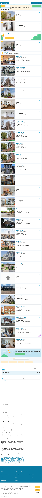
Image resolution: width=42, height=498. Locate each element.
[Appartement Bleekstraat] (8, 71)
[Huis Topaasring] (8, 267)
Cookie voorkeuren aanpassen (5, 474)
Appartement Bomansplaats (21, 41)
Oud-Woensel (4, 382)
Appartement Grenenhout (20, 197)
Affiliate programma (3, 480)
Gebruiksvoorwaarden (3, 471)
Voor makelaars (32, 474)
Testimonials (31, 473)
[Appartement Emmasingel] (8, 234)
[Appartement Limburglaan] (8, 16)
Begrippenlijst (17, 474)
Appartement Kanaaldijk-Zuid (21, 99)
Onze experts (31, 477)
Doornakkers (4, 380)
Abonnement (2, 470)
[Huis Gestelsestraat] (8, 245)
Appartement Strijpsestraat (21, 317)
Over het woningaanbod (18, 470)
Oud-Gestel (3, 378)
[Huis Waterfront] (8, 212)
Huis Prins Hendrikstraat (20, 339)
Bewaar (37, 6)
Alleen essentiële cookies (37, 490)
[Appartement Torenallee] (8, 114)
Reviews (16, 473)
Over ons (2, 477)
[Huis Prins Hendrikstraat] (8, 343)
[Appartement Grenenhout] (8, 202)
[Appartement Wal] (8, 60)
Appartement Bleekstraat (20, 67)
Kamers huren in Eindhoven (13, 458)
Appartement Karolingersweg (21, 284)
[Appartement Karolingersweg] (8, 289)
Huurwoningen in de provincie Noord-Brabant (11, 461)
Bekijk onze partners (22, 489)
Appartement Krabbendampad (21, 165)
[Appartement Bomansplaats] (8, 46)
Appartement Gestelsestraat (21, 186)
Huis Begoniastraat (19, 328)
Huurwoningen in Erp (16, 462)
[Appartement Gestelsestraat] (8, 191)
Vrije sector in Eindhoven (8, 460)
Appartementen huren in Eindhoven (9, 457)
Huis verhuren (31, 471)
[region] (21, 490)
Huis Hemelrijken (19, 176)
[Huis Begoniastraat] (8, 332)
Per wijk (4, 369)
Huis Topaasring (19, 263)
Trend (7, 369)
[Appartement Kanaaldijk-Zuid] (8, 104)
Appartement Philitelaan (20, 78)
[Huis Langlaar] (8, 278)
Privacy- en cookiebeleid (4, 473)
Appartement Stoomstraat (21, 89)
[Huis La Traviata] (8, 223)
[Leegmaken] (27, 3)
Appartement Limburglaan (21, 11)
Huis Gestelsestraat (19, 241)
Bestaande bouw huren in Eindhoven (9, 459)
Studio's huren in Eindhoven (5, 458)
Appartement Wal (19, 56)
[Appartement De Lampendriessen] (8, 26)
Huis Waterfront (19, 208)
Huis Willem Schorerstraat (20, 306)
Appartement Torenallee (20, 110)
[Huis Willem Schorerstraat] (8, 310)
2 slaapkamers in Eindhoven (16, 460)
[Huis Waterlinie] (8, 256)
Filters (4, 6)
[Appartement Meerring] (8, 136)
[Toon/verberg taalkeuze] (40, 3)
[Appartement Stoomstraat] (8, 93)
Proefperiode (16, 480)
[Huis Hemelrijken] (8, 180)
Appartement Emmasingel (20, 230)
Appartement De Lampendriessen (22, 22)
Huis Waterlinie (19, 252)
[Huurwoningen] (4, 3)
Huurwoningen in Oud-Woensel (11, 463)
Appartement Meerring (20, 132)
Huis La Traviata (19, 219)
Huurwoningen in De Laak (9, 462)
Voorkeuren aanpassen (37, 493)
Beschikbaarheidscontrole (18, 471)
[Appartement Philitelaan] (8, 82)
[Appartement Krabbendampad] (8, 169)
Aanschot (3, 387)
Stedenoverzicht (17, 477)
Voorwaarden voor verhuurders (34, 470)
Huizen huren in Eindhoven (19, 457)
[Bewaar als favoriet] (39, 12)
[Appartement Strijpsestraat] (8, 321)
